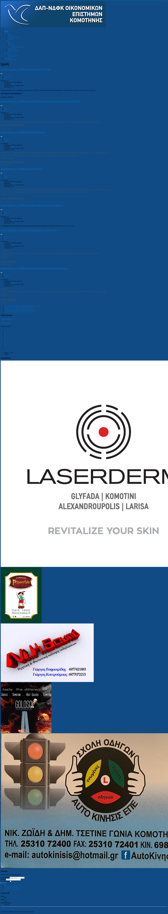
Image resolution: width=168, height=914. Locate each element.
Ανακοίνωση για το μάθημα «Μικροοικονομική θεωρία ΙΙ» (20, 310)
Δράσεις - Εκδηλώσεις (14, 37)
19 (5, 337)
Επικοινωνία (7, 58)
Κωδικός (3, 879)
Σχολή (12, 84)
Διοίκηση (10, 42)
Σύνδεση (3, 883)
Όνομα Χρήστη (5, 877)
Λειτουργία (11, 36)
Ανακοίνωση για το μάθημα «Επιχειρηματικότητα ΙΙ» (19, 307)
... (4, 339)
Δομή (9, 34)
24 (5, 345)
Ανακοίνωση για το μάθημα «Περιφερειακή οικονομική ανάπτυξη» (22, 305)
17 (5, 334)
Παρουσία (10, 39)
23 (5, 343)
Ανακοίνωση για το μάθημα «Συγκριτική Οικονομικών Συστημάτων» (34, 268)
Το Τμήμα (7, 40)
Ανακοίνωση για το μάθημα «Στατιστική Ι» (21, 168)
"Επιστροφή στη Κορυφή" (8, 909)
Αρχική (6, 31)
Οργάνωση (7, 33)
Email (5, 78)
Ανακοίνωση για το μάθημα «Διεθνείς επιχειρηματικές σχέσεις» (32, 205)
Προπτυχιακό (11, 45)
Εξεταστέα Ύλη (12, 55)
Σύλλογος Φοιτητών (13, 50)
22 (5, 342)
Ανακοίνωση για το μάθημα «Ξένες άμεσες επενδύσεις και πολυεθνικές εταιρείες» (40, 101)
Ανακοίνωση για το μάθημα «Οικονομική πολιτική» (26, 69)
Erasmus (10, 44)
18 (5, 335)
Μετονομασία (11, 51)
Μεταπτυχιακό (12, 48)
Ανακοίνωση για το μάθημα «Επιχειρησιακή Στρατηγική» (29, 230)
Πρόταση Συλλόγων (9, 59)
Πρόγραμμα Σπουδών (17, 47)
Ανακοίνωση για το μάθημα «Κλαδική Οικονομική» (18, 311)
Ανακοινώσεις (12, 56)
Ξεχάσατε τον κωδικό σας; (11, 889)
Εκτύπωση (7, 76)
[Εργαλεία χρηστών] (1, 73)
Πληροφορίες (6, 323)
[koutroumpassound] (47, 681)
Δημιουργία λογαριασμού (11, 886)
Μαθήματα (7, 53)
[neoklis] (21, 622)
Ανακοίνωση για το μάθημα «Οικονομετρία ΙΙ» (23, 132)
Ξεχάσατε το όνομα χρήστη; (12, 888)
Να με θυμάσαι (5, 881)
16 (5, 332)
